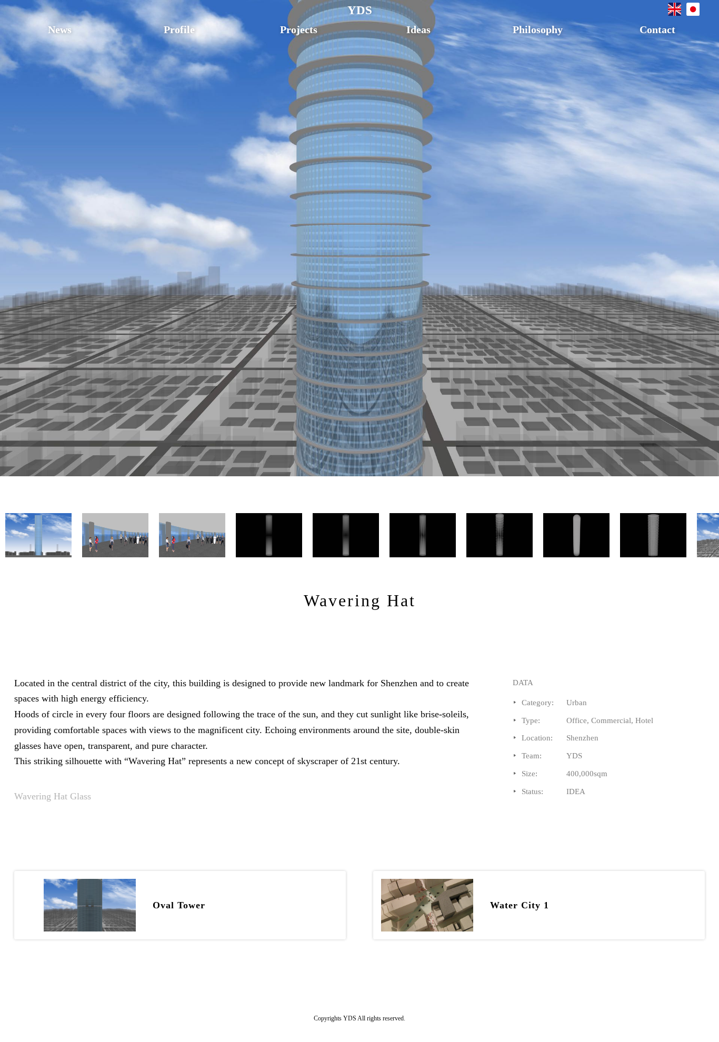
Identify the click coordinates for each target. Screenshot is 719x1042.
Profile (179, 29)
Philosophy (538, 29)
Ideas (418, 29)
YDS (359, 10)
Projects (298, 29)
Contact (657, 29)
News (60, 29)
